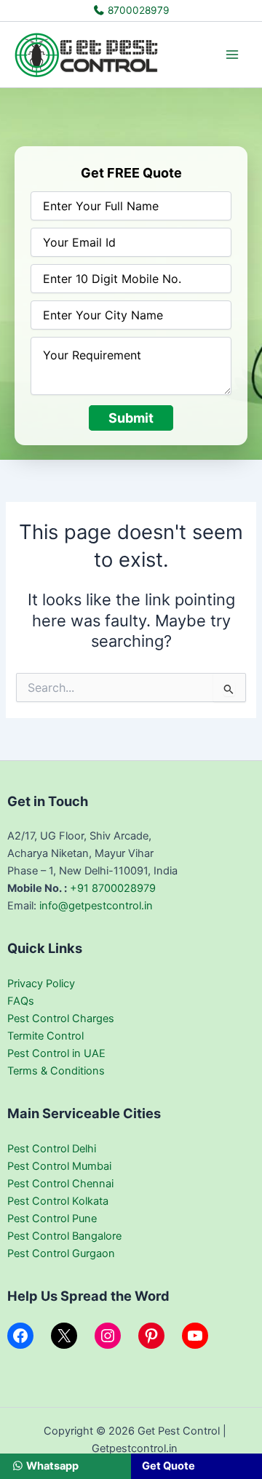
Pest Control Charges (60, 1018)
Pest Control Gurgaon (61, 1253)
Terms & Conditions (56, 1070)
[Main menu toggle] (232, 54)
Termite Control (45, 1036)
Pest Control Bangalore (64, 1236)
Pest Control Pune (52, 1218)
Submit (131, 418)
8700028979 (137, 10)
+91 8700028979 (113, 888)
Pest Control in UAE (56, 1053)
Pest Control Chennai (60, 1183)
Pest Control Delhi (51, 1148)
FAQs (20, 1001)
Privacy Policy (41, 983)
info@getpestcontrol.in (96, 905)
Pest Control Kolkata (57, 1201)
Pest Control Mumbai (59, 1166)
